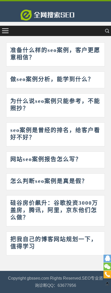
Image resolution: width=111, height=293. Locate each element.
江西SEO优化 (55, 17)
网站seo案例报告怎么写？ (46, 159)
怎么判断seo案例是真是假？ (49, 181)
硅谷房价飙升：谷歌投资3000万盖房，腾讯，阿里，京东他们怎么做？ (54, 210)
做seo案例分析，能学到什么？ (52, 79)
